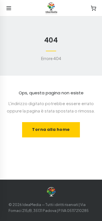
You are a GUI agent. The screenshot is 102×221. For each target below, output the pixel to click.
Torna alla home (51, 129)
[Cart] (93, 8)
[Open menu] (9, 8)
